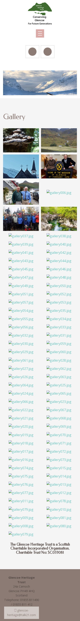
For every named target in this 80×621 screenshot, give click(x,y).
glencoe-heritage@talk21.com (21, 612)
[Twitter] (47, 51)
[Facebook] (32, 51)
